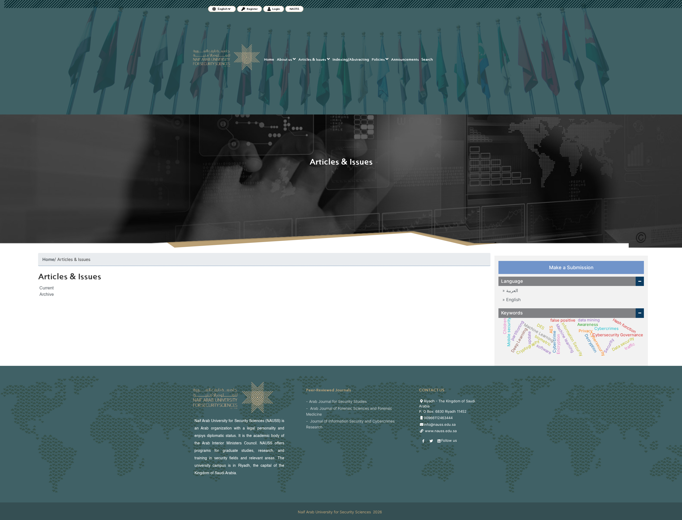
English (513, 299)
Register (252, 9)
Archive (46, 295)
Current (46, 288)
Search (427, 59)
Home (269, 59)
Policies (378, 59)
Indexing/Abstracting (350, 59)
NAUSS (294, 9)
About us (285, 59)
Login (276, 9)
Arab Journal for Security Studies (338, 401)
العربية (511, 290)
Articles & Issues (312, 59)
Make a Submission (571, 267)
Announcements (405, 59)
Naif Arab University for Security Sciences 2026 (340, 512)
